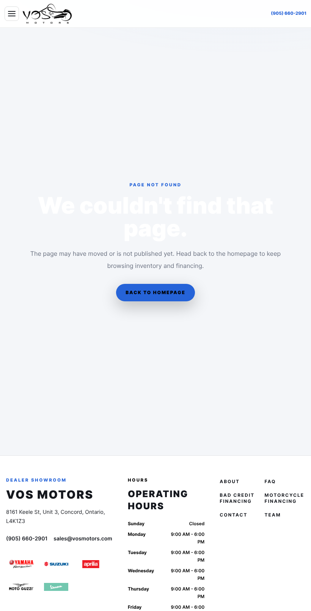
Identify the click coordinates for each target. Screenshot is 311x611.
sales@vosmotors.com (82, 538)
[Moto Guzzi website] (21, 587)
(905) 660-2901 (288, 13)
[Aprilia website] (91, 564)
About (230, 481)
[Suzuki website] (56, 564)
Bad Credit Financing (237, 498)
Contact (233, 515)
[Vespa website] (56, 587)
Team (273, 515)
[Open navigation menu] (12, 13)
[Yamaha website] (21, 564)
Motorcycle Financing (284, 498)
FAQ (270, 481)
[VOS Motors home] (47, 14)
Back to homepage (155, 292)
